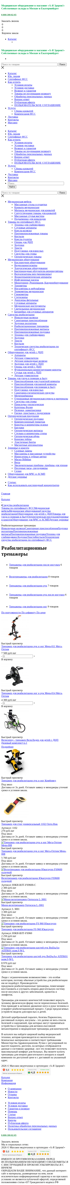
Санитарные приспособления (41, 528)
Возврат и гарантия (25, 90)
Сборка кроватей (23, 111)
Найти (12, 187)
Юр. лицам (14, 76)
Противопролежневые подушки (28, 534)
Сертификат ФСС (18, 79)
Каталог (12, 39)
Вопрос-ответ (21, 99)
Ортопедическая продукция (43, 516)
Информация (8, 1083)
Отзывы (12, 1094)
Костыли (40, 537)
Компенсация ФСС (25, 114)
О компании (14, 1088)
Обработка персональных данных (33, 96)
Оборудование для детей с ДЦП (35, 514)
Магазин (12, 122)
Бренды (12, 1120)
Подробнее (7, 746)
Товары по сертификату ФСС (17, 508)
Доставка (13, 116)
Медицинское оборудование (24, 511)
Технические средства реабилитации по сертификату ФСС (30, 538)
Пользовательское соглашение (24, 1129)
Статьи (12, 1114)
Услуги (12, 108)
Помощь (12, 1111)
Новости (12, 1091)
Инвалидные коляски (13, 528)
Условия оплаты (23, 85)
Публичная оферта (24, 102)
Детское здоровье (59, 519)
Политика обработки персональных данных (32, 1126)
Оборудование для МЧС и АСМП (30, 519)
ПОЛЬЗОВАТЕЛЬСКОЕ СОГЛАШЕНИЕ (37, 105)
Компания (7, 1080)
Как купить (14, 82)
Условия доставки (24, 87)
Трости (31, 537)
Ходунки (22, 537)
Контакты (13, 119)
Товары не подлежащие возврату (32, 93)
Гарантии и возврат (19, 1108)
